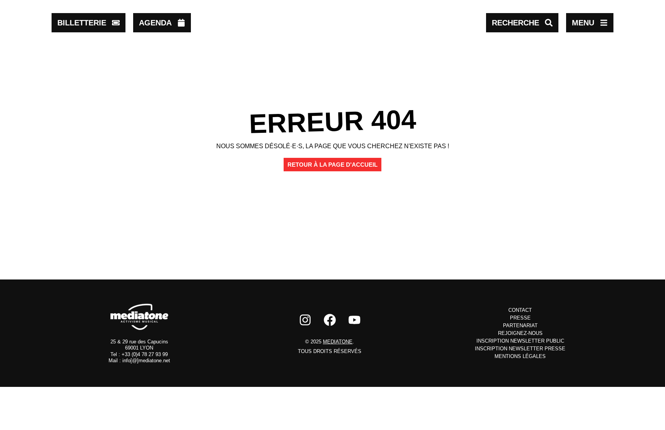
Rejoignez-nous (520, 333)
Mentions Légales (520, 356)
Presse (520, 318)
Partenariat (520, 325)
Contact (520, 310)
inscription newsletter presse (520, 348)
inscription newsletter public (520, 341)
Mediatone (338, 342)
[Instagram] (305, 320)
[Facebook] (329, 320)
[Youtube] (354, 320)
